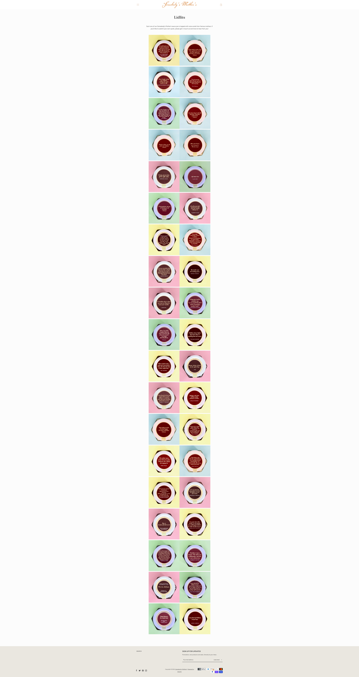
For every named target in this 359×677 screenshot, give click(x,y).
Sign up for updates (191, 651)
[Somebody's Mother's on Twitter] (140, 670)
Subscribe (217, 659)
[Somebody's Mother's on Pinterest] (143, 670)
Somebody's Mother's (181, 669)
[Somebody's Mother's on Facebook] (136, 670)
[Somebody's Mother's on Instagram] (146, 670)
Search (139, 651)
